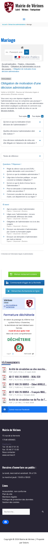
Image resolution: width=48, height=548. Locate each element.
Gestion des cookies (10, 502)
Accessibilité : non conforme (14, 491)
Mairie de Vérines (29, 6)
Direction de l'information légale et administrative (17, 254)
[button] (22, 123)
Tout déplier (36, 116)
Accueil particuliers (9, 64)
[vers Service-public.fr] (27, 58)
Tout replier (23, 116)
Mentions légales (9, 497)
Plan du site (7, 494)
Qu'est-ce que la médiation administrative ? (23, 174)
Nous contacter (8, 452)
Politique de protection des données (17, 499)
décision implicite (7, 111)
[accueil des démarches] (22, 47)
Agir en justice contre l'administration (20, 209)
